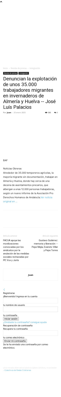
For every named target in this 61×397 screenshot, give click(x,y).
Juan (9, 112)
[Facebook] (6, 119)
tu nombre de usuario (14, 305)
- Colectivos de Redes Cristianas (17, 370)
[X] (18, 375)
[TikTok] (13, 375)
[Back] (4, 289)
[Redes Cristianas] (32, 34)
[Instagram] (8, 375)
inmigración (35, 68)
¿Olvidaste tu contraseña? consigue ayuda (25, 322)
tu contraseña (10, 315)
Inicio (5, 68)
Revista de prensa (19, 68)
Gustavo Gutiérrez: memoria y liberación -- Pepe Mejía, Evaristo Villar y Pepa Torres (45, 245)
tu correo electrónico (13, 337)
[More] (13, 119)
